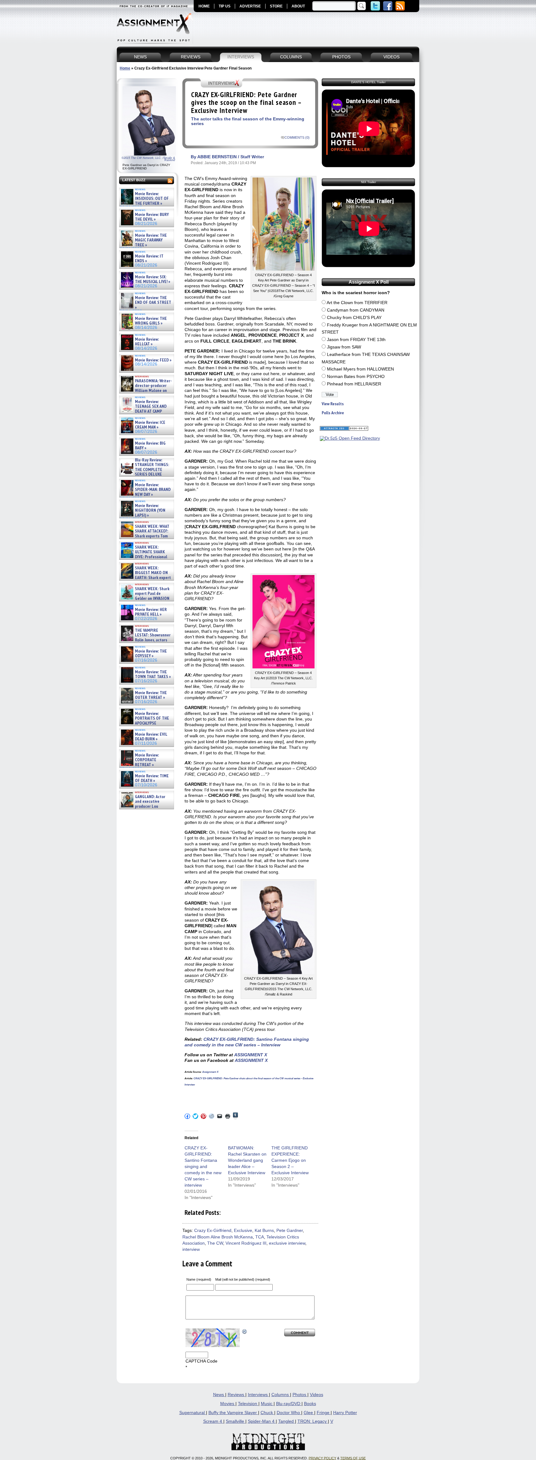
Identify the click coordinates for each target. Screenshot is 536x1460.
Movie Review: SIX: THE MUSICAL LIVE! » (152, 279)
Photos (300, 1394)
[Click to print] (227, 1116)
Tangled (286, 1421)
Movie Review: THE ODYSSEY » (151, 653)
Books (310, 1403)
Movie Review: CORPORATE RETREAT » (147, 760)
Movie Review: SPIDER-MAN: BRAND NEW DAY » (153, 490)
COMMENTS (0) (297, 137)
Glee (309, 1412)
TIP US (224, 6)
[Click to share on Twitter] (195, 1116)
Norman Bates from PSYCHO (356, 376)
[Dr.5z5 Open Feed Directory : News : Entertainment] (350, 438)
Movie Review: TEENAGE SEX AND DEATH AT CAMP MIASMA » (143, 409)
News (219, 1394)
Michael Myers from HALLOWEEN (360, 369)
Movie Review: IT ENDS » (149, 258)
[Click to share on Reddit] (211, 1116)
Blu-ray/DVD (289, 1403)
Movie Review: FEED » (153, 360)
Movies (227, 1403)
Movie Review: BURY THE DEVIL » (152, 217)
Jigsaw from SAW (344, 347)
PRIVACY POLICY (322, 1458)
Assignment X (210, 1072)
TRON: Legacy (312, 1421)
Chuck (267, 1412)
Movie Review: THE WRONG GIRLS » (151, 321)
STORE (276, 6)
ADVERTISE (250, 6)
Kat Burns (264, 1230)
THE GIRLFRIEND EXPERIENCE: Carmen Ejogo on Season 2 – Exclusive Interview (290, 1160)
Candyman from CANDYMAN (355, 310)
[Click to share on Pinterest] (203, 1116)
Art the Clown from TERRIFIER (357, 302)
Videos (316, 1394)
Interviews (258, 1394)
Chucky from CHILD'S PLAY (354, 317)
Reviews (236, 1394)
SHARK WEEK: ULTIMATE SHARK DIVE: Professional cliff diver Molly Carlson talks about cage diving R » (146, 557)
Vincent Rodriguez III (246, 1243)
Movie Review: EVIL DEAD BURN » (151, 737)
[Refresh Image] (244, 1331)
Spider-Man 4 (262, 1421)
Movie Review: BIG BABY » (150, 446)
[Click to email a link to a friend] (219, 1116)
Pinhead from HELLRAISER (354, 384)
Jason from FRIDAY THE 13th (356, 339)
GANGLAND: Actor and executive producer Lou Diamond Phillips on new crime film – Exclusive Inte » (146, 806)
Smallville (235, 1421)
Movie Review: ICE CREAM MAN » (150, 425)
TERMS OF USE (353, 1458)
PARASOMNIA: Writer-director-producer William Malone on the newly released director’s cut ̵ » (146, 390)
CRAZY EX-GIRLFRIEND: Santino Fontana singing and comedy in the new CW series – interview (203, 1166)
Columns (280, 1394)
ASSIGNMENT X (250, 1054)
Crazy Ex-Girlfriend (212, 1230)
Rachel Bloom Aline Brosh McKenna (217, 1237)
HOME (204, 6)
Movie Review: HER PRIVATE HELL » (151, 612)
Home (125, 68)
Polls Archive (333, 413)
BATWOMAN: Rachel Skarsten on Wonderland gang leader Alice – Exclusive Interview (247, 1160)
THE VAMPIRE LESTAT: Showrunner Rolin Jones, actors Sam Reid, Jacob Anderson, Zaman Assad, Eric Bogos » (145, 640)
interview (191, 1249)
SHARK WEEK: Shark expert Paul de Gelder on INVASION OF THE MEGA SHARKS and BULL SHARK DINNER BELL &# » (145, 600)
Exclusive (243, 1230)
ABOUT (298, 6)
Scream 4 (213, 1421)
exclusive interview (287, 1243)
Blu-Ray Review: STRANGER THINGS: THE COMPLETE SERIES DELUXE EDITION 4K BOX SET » (144, 470)
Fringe (324, 1412)
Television (248, 1403)
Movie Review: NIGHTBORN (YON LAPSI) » (150, 510)
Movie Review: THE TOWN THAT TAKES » (153, 674)
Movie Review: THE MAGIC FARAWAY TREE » (151, 240)
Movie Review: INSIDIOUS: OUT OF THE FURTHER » (152, 198)
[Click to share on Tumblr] (235, 1116)
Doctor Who (289, 1412)
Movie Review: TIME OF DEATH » (152, 778)
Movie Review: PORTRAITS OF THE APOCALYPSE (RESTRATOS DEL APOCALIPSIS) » (144, 723)
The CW (215, 1243)
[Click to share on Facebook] (187, 1116)
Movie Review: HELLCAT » (147, 342)
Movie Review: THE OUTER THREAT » (151, 695)
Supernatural (192, 1412)
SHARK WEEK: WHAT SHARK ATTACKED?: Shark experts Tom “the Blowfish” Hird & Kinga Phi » (144, 536)
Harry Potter (345, 1412)
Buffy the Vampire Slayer (233, 1412)
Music (267, 1403)
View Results (333, 404)
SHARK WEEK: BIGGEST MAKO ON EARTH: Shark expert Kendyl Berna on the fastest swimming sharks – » (145, 578)
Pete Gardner (289, 1230)
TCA (259, 1237)
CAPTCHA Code (201, 1361)
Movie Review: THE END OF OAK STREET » (153, 302)
